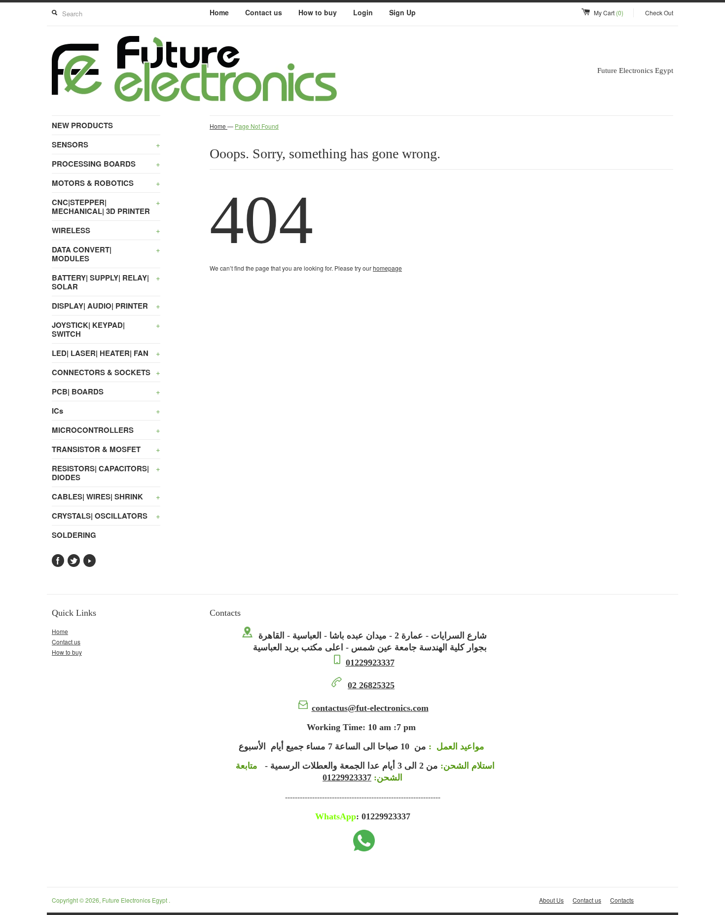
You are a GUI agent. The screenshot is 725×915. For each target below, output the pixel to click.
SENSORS (106, 144)
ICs (106, 410)
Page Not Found (257, 126)
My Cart (608, 12)
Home (219, 12)
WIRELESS (106, 230)
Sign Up (402, 12)
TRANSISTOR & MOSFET (106, 449)
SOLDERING (74, 534)
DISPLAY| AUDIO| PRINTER (106, 305)
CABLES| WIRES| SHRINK (106, 496)
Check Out (659, 12)
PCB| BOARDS (106, 391)
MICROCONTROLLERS (106, 429)
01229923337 (370, 663)
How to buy (317, 12)
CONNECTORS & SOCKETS (106, 372)
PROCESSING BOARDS (106, 163)
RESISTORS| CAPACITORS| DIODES (106, 473)
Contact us (263, 12)
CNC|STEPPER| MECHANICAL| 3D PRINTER (106, 206)
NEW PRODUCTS (82, 125)
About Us (551, 900)
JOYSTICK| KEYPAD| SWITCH (106, 329)
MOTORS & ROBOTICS (106, 182)
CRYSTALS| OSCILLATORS (106, 515)
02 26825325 (371, 685)
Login (363, 12)
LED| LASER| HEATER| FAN (106, 353)
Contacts (622, 900)
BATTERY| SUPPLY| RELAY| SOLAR (106, 282)
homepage (387, 268)
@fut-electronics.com (370, 708)
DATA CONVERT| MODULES (106, 254)
